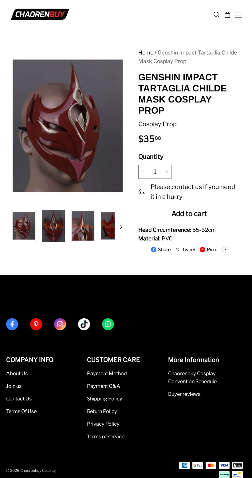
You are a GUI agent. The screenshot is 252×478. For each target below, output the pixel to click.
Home (145, 52)
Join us (14, 386)
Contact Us (19, 399)
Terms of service (105, 436)
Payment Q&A (103, 386)
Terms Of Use (21, 411)
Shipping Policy (104, 399)
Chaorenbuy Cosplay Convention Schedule (192, 377)
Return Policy (102, 411)
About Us (17, 373)
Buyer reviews (184, 394)
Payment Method (107, 373)
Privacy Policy (103, 424)
